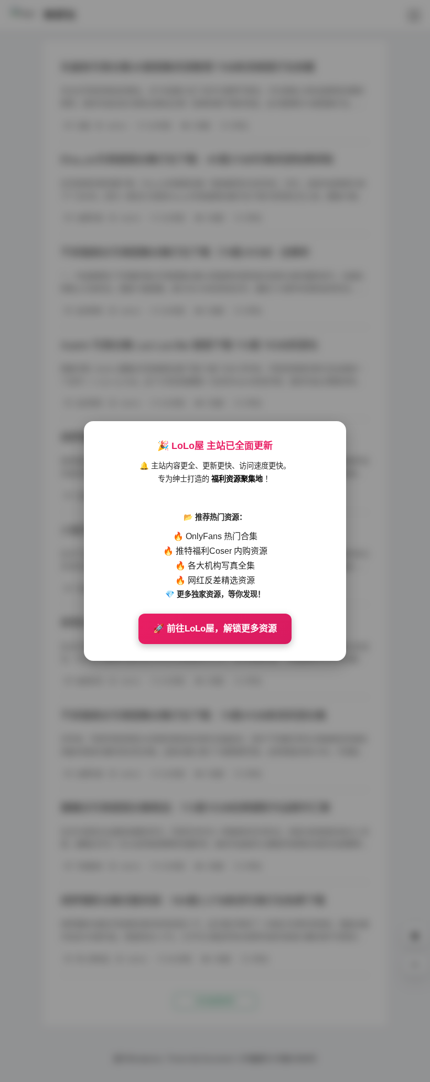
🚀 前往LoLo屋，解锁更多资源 (215, 629)
